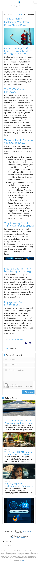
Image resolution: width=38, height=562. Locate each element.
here (23, 560)
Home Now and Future (16, 339)
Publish (29, 392)
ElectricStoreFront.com (19, 537)
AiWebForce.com (27, 531)
